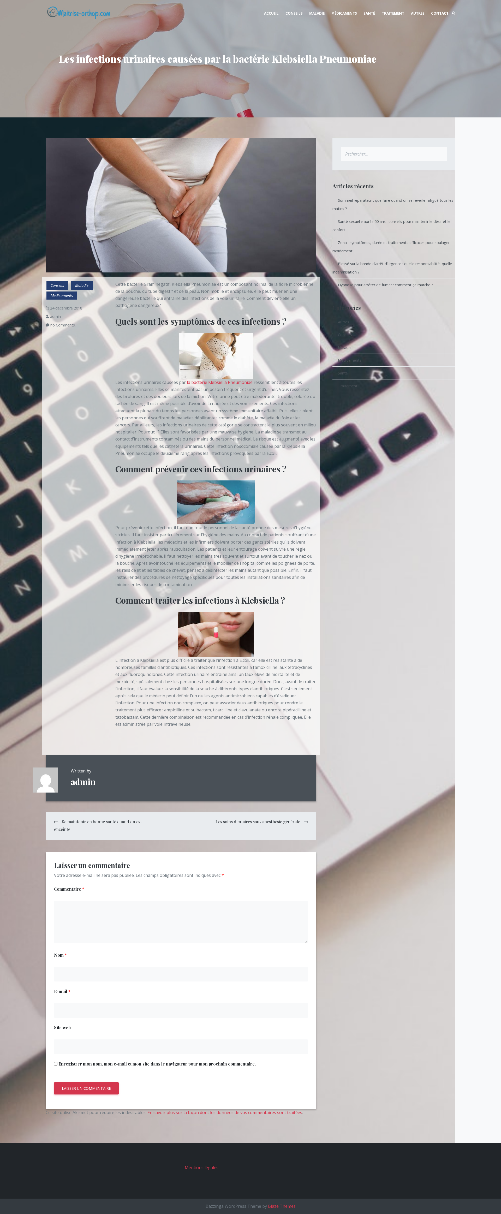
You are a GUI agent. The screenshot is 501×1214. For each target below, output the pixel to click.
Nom (60, 955)
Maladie (317, 13)
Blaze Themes (282, 1206)
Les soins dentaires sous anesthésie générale (258, 821)
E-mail (62, 991)
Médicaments (344, 13)
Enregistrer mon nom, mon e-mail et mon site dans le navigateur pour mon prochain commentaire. (157, 1064)
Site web (62, 1027)
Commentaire (69, 889)
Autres (418, 13)
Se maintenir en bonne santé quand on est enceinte (98, 825)
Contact (440, 13)
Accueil (271, 13)
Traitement (393, 13)
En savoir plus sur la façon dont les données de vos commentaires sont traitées (224, 1112)
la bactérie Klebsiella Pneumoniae (220, 382)
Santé (369, 13)
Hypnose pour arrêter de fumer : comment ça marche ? (385, 284)
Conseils (294, 13)
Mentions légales (201, 1167)
